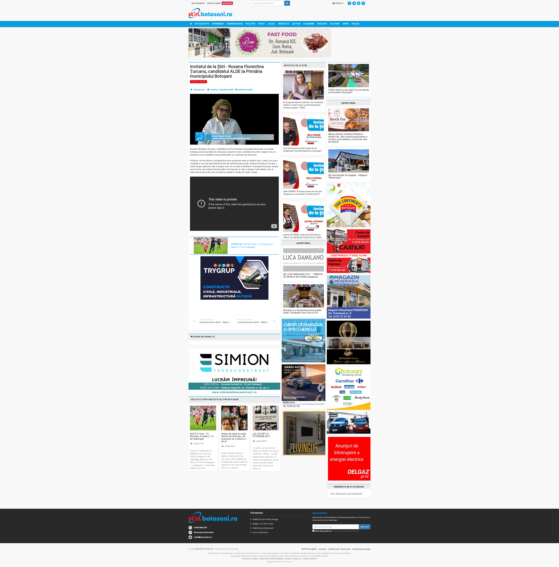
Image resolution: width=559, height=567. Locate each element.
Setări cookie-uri (310, 558)
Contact (323, 549)
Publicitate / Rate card (339, 549)
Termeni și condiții (249, 558)
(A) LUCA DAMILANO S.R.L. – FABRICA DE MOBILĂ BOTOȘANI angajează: (303, 275)
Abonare (365, 526)
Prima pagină (310, 549)
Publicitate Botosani (263, 528)
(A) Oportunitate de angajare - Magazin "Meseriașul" (347, 176)
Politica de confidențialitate (345, 531)
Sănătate (283, 23)
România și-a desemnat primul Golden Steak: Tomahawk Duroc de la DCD (302, 311)
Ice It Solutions (260, 532)
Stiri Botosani (199, 90)
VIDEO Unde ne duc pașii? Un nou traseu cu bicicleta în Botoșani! (348, 91)
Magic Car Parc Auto (263, 523)
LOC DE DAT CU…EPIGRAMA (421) (261, 435)
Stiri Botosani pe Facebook (346, 493)
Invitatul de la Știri (245, 90)
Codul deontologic (361, 549)
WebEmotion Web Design (265, 519)
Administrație (235, 23)
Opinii (345, 23)
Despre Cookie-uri (293, 558)
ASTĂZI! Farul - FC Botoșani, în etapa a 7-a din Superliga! (202, 436)
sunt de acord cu (336, 531)
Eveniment (218, 23)
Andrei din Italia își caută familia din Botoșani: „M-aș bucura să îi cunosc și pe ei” (233, 437)
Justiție (296, 23)
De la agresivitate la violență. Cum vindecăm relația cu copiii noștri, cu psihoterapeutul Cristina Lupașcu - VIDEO (303, 105)
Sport (261, 23)
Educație (322, 23)
